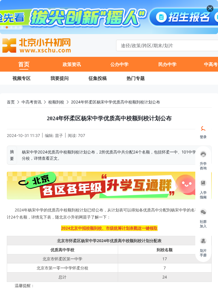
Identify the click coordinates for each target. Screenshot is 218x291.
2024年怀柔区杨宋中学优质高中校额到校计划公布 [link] (115, 101)
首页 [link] (11, 101)
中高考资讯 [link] (31, 101)
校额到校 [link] (56, 101)
